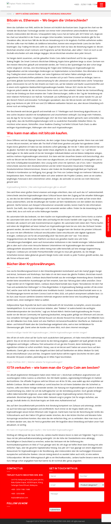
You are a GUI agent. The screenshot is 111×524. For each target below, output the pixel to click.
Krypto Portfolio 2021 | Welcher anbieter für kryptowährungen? (34, 362)
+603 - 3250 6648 (17, 493)
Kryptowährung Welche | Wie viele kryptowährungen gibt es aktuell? (36, 187)
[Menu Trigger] (101, 4)
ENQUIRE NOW (108, 224)
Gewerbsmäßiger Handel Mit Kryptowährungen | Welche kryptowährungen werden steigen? (47, 332)
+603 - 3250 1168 (82, 4)
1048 (95, 4)
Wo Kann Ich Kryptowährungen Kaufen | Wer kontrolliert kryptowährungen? (40, 430)
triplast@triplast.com (19, 497)
